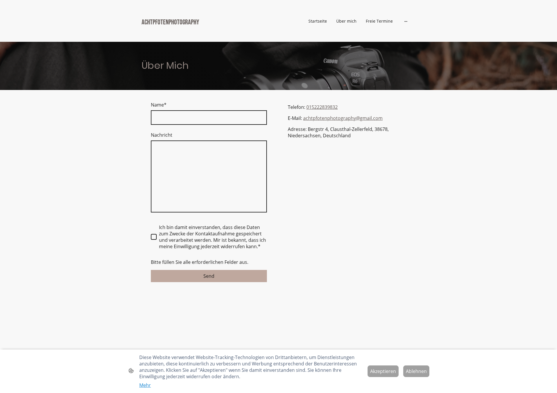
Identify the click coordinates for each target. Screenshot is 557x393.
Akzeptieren (383, 371)
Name (159, 105)
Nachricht (161, 135)
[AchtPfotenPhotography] (186, 34)
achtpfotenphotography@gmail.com (343, 118)
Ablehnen (416, 371)
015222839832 (322, 107)
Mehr (145, 385)
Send (208, 276)
